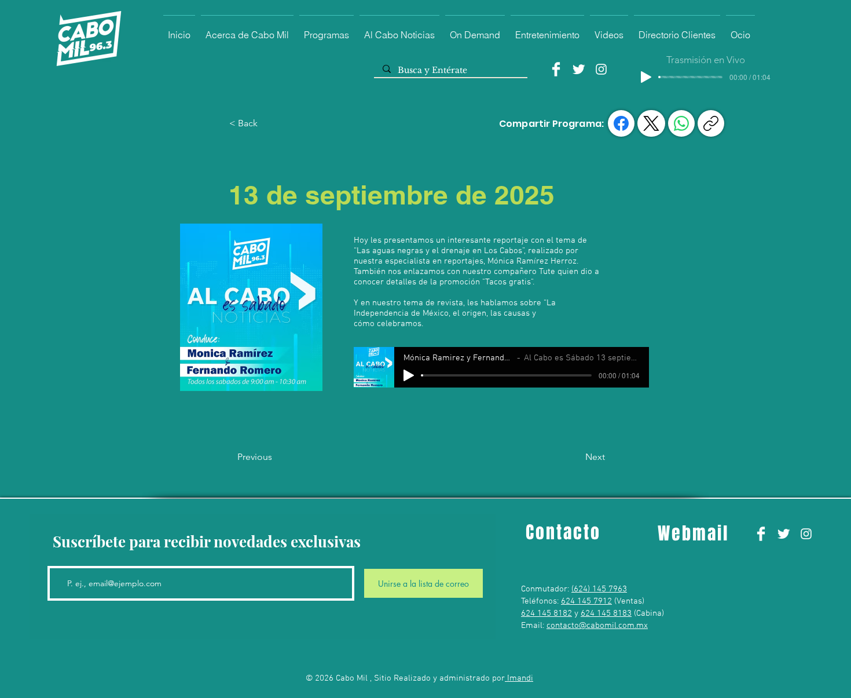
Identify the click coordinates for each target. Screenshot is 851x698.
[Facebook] (556, 69)
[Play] (646, 77)
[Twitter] (578, 69)
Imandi (519, 678)
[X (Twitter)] (651, 123)
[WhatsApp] (681, 123)
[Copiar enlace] (711, 123)
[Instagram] (601, 69)
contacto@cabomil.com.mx (597, 625)
